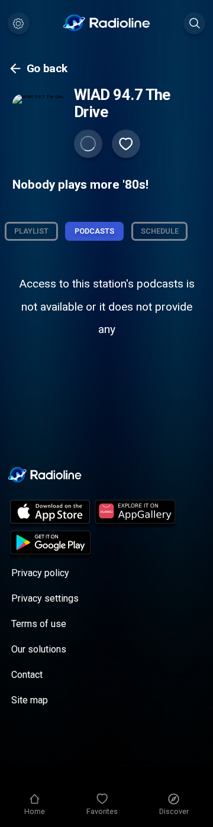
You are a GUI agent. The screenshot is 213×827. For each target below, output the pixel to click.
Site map (29, 700)
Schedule (160, 231)
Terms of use (38, 623)
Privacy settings (45, 598)
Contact (27, 674)
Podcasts (94, 231)
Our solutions (38, 649)
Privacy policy (40, 573)
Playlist (31, 231)
